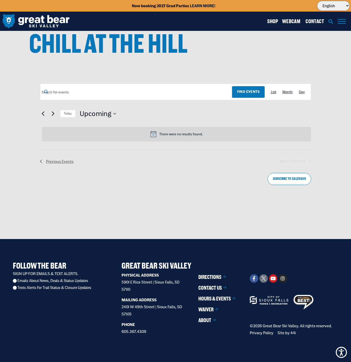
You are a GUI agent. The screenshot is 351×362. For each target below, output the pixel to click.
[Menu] (342, 21)
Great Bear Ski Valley (156, 265)
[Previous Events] (43, 114)
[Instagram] (283, 278)
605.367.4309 (134, 331)
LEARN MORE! (202, 5)
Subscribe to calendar (289, 178)
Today (68, 113)
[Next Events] (53, 114)
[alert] (176, 134)
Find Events (248, 92)
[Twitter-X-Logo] (264, 278)
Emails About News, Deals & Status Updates (52, 281)
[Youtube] (273, 278)
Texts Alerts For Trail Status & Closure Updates (54, 288)
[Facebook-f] (254, 278)
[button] (331, 21)
